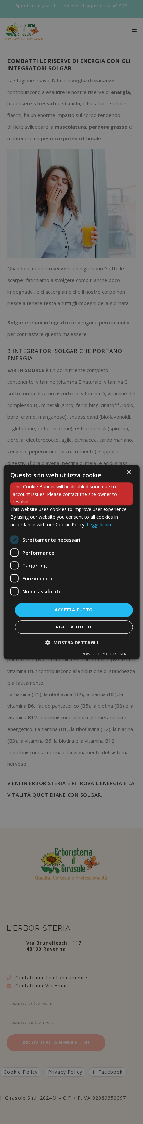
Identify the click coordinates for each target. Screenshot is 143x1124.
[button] (71, 642)
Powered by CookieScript (107, 653)
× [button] (128, 472)
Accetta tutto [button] (74, 610)
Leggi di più (99, 525)
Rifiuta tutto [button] (73, 627)
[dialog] (72, 562)
